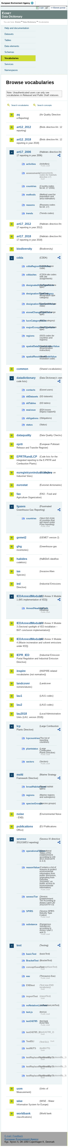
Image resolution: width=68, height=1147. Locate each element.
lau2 (19, 704)
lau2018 (22, 713)
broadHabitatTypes (32, 786)
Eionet (18, 22)
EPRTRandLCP (27, 456)
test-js (29, 1012)
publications (25, 826)
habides (22, 558)
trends (29, 213)
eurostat (22, 484)
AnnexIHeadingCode (32, 608)
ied (19, 583)
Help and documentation (17, 28)
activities (31, 164)
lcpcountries (32, 738)
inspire (21, 670)
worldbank (24, 1113)
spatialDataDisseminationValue (32, 346)
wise (19, 1101)
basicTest (31, 954)
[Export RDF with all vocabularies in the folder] (59, 156)
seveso (21, 838)
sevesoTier (32, 896)
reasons (30, 205)
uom (19, 1088)
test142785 (31, 1021)
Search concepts (44, 105)
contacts (30, 390)
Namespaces (11, 70)
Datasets (9, 34)
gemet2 (21, 537)
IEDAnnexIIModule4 (28, 639)
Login (41, 8)
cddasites (31, 274)
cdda (20, 257)
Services (9, 64)
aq (18, 114)
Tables (8, 40)
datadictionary (26, 377)
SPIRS (29, 911)
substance (31, 924)
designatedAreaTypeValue (32, 285)
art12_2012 (24, 127)
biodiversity (24, 248)
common (22, 368)
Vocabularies (11, 58)
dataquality (24, 435)
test (19, 945)
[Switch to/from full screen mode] (47, 8)
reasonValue (32, 867)
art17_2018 (24, 236)
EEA (19, 3)
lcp (19, 726)
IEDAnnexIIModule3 (28, 623)
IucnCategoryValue (32, 320)
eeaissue (31, 410)
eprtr (20, 444)
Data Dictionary (29, 22)
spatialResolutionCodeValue (32, 356)
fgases (21, 506)
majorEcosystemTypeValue (32, 327)
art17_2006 (24, 151)
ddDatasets (32, 396)
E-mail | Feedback (14, 1136)
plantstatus (32, 748)
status (29, 424)
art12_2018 (24, 139)
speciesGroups (32, 803)
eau (28, 976)
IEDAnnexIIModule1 (28, 596)
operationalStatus (32, 851)
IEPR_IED (23, 655)
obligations (32, 418)
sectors (30, 761)
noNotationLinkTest (32, 1005)
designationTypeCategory (32, 293)
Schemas (9, 52)
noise (20, 814)
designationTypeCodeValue (32, 304)
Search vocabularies (20, 105)
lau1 (19, 695)
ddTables (31, 403)
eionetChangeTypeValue (32, 312)
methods (31, 194)
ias (18, 571)
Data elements (12, 46)
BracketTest (32, 960)
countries (31, 186)
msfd (20, 774)
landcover (23, 683)
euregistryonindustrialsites (28, 472)
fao (19, 493)
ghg (19, 546)
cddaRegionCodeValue (32, 266)
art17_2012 (24, 223)
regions (30, 335)
